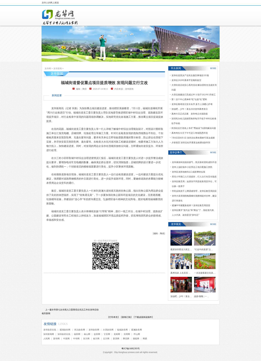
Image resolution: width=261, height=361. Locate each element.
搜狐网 (136, 338)
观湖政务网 (65, 330)
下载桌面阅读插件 (143, 317)
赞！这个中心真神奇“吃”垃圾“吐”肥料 (189, 99)
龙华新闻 (57, 68)
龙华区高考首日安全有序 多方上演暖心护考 (192, 104)
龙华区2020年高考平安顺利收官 (186, 80)
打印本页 (113, 317)
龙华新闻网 (60, 17)
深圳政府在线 (64, 334)
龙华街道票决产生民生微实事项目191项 (190, 75)
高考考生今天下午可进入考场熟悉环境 (190, 133)
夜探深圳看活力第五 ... (181, 249)
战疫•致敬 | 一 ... (201, 296)
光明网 (127, 334)
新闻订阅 (126, 317)
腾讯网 (126, 338)
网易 (145, 338)
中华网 (76, 338)
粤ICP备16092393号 (130, 348)
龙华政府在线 (49, 330)
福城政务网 (122, 330)
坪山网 (137, 334)
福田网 (77, 334)
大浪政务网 (108, 330)
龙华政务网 (94, 330)
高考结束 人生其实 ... (180, 273)
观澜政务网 (136, 330)
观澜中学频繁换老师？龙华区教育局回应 (191, 205)
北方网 (106, 338)
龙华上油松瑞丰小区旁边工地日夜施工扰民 (192, 167)
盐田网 (97, 334)
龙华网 (48, 68)
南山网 (87, 334)
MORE (213, 68)
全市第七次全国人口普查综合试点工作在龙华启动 (75, 309)
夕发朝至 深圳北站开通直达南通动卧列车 (191, 142)
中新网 (66, 338)
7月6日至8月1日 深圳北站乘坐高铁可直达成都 (193, 138)
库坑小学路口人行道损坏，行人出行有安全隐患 (194, 176)
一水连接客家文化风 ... (204, 273)
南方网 (96, 338)
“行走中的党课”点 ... (203, 249)
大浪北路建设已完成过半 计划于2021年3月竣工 (194, 94)
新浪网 (116, 338)
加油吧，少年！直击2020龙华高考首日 (190, 109)
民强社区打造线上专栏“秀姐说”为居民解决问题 (194, 128)
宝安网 (107, 334)
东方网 (86, 338)
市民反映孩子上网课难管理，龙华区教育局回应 (194, 191)
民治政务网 (79, 330)
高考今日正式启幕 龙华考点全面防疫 (190, 114)
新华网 (56, 338)
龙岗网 (117, 334)
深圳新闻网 (48, 334)
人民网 (46, 338)
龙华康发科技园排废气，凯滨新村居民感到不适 (194, 162)
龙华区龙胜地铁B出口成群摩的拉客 (188, 172)
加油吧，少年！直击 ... (181, 296)
